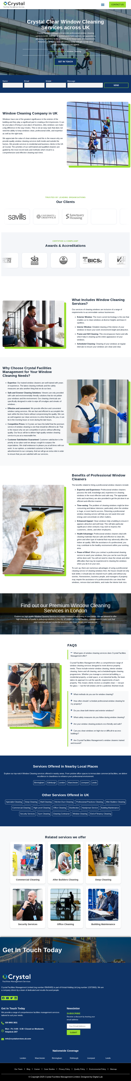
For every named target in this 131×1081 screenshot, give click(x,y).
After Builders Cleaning (115, 802)
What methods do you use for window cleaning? (93, 694)
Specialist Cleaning (14, 802)
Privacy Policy (64, 1069)
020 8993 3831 (11, 1022)
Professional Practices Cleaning (89, 802)
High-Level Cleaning (41, 808)
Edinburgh (51, 782)
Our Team (18, 1069)
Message (71, 81)
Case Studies (49, 1069)
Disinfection (74, 808)
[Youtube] (7, 998)
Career (37, 1069)
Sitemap (113, 1069)
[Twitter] (11, 998)
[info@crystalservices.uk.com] (2, 1039)
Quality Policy (79, 1069)
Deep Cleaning (31, 802)
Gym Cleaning (44, 814)
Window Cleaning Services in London (50, 616)
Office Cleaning (59, 808)
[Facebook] (3, 998)
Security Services (27, 814)
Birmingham (39, 782)
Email (26, 81)
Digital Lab (98, 1077)
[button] (102, 4)
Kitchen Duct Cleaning (64, 802)
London (62, 782)
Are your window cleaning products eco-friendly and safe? (98, 724)
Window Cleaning (80, 814)
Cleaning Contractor (61, 814)
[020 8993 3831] (2, 1023)
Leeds (94, 782)
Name (5, 81)
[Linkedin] (16, 998)
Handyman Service (90, 808)
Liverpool (85, 782)
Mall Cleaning (46, 802)
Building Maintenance (110, 808)
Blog (28, 1069)
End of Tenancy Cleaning (100, 814)
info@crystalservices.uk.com (18, 1039)
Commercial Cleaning (21, 808)
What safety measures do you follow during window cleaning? (99, 717)
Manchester (73, 782)
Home (52, 51)
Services (61, 51)
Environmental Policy (97, 1069)
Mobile (48, 81)
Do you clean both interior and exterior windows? (94, 710)
